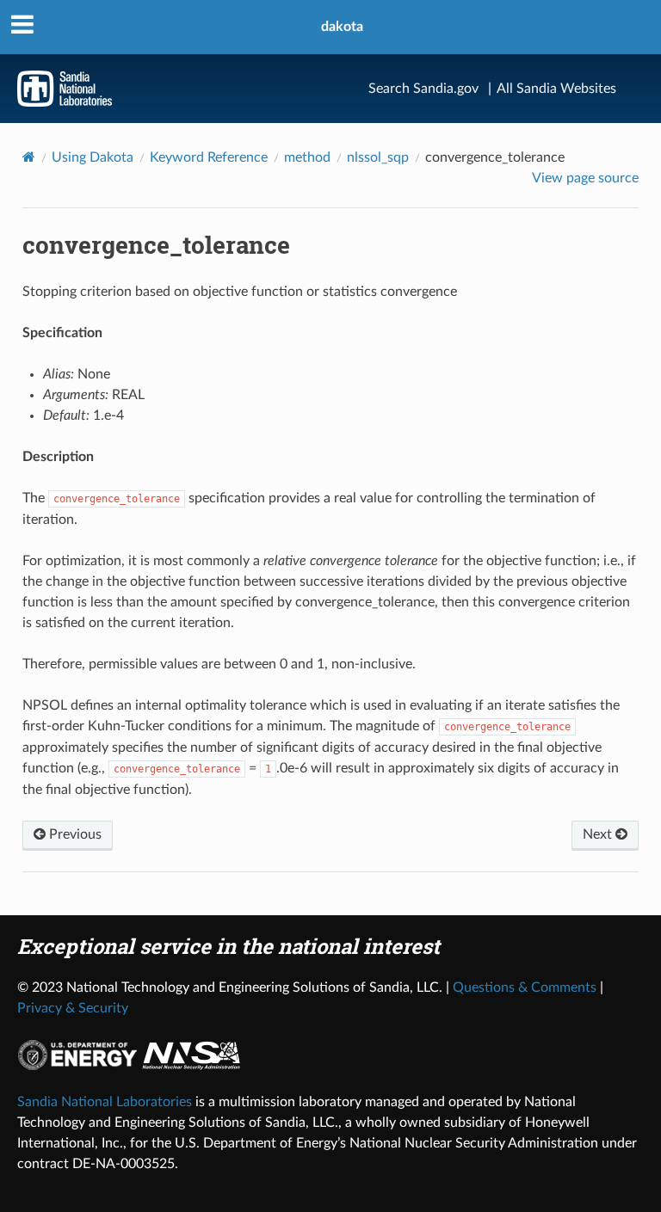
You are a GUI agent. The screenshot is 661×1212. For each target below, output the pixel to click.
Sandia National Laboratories (104, 1102)
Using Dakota (92, 157)
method (307, 157)
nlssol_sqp (378, 157)
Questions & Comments (524, 987)
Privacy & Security (72, 1008)
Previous (74, 834)
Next (599, 834)
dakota (342, 27)
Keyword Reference (209, 157)
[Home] (28, 157)
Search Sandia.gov (423, 88)
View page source (585, 178)
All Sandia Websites (556, 88)
